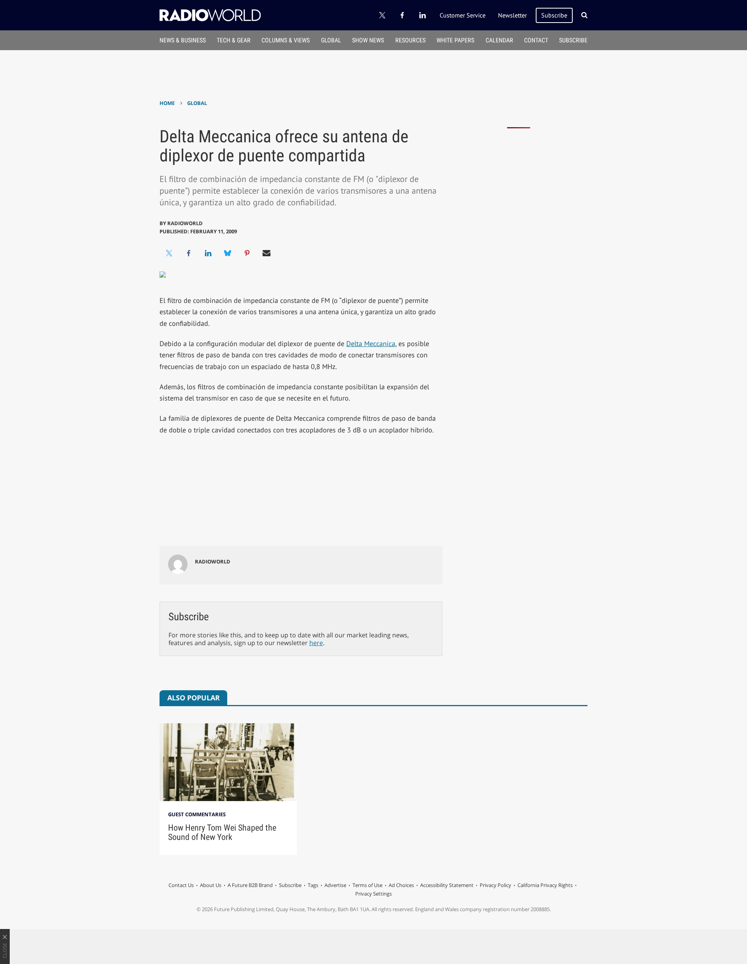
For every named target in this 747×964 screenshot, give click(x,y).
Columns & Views (285, 40)
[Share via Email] (266, 253)
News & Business (183, 40)
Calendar (499, 40)
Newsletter (512, 15)
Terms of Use (367, 885)
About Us (210, 885)
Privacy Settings (373, 893)
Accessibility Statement (446, 885)
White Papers (455, 40)
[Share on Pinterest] (247, 253)
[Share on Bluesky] (227, 253)
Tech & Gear (234, 40)
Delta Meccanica (370, 343)
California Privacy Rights (545, 885)
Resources (410, 40)
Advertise (335, 885)
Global (331, 40)
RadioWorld (185, 223)
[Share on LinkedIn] (208, 253)
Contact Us (181, 885)
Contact (536, 40)
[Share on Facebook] (188, 253)
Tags (313, 885)
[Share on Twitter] (169, 253)
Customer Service (463, 15)
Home (167, 103)
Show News (368, 40)
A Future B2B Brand (250, 885)
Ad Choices (401, 885)
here (316, 643)
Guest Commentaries (197, 814)
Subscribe (554, 15)
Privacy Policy (495, 885)
